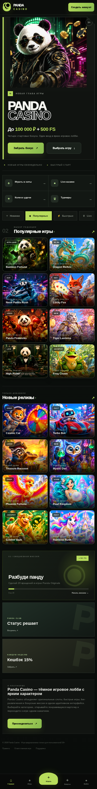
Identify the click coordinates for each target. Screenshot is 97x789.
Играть (48, 778)
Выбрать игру (64, 148)
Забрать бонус (26, 148)
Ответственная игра (22, 748)
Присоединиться (24, 723)
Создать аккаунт (81, 7)
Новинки (13, 216)
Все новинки (93, 398)
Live (87, 216)
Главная (11, 781)
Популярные (38, 216)
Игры (30, 781)
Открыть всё (93, 232)
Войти (86, 781)
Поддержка (40, 748)
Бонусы (67, 781)
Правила (6, 748)
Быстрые (65, 216)
